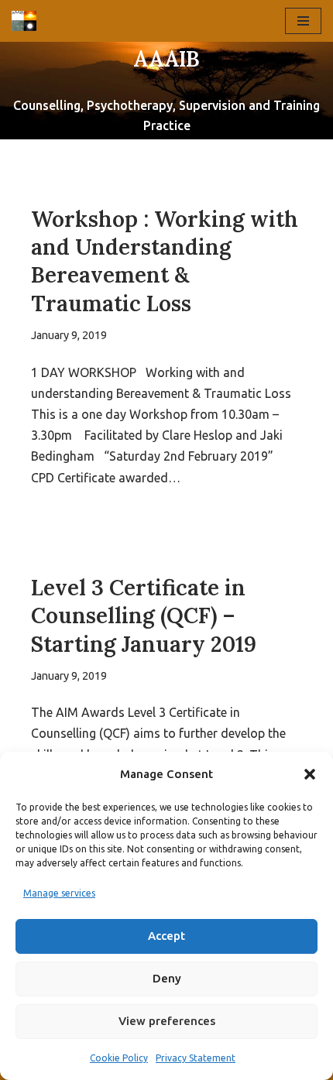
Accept (166, 935)
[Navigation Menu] (303, 21)
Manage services (59, 893)
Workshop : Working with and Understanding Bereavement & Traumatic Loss (164, 261)
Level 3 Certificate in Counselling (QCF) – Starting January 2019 (143, 616)
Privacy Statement (195, 1058)
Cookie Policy (119, 1058)
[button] (310, 774)
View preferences (166, 1020)
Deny (167, 978)
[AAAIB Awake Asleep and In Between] (28, 21)
